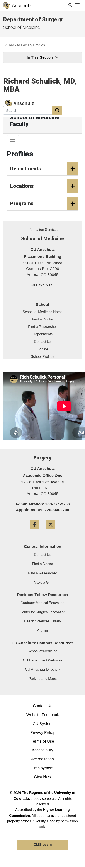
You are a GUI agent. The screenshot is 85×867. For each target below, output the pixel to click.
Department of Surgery (32, 19)
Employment (42, 768)
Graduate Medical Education (42, 603)
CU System (43, 723)
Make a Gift (42, 582)
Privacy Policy (42, 732)
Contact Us (42, 555)
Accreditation (42, 759)
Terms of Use (42, 741)
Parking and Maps (43, 678)
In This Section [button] (40, 57)
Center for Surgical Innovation (43, 612)
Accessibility (42, 750)
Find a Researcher (42, 573)
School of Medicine (21, 27)
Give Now (42, 776)
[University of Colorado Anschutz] (17, 5)
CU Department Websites (42, 660)
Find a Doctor (42, 564)
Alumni (42, 630)
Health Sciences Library (42, 621)
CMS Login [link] (43, 845)
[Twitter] (50, 531)
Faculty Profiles (33, 45)
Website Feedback (42, 715)
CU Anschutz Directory (42, 669)
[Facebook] (34, 531)
